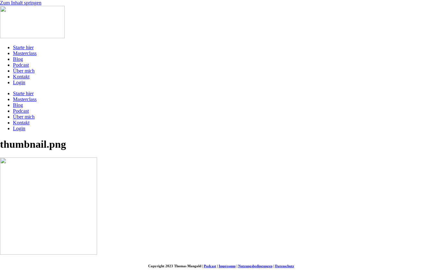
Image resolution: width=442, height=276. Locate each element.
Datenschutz (284, 266)
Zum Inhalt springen (20, 3)
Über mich (24, 71)
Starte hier (23, 47)
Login (19, 82)
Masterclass (25, 53)
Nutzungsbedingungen (255, 266)
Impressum (227, 266)
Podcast (21, 65)
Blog (18, 59)
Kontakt (21, 76)
